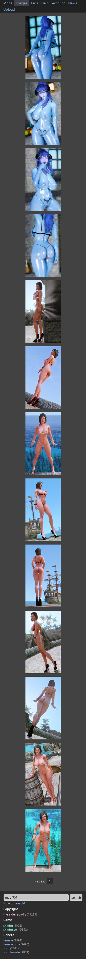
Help (45, 3)
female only (16, 944)
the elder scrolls (20, 914)
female (12, 940)
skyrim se (15, 929)
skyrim (12, 925)
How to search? (14, 903)
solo (11, 948)
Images (21, 3)
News (72, 3)
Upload (9, 9)
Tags (34, 3)
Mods (7, 3)
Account (58, 3)
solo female (16, 952)
